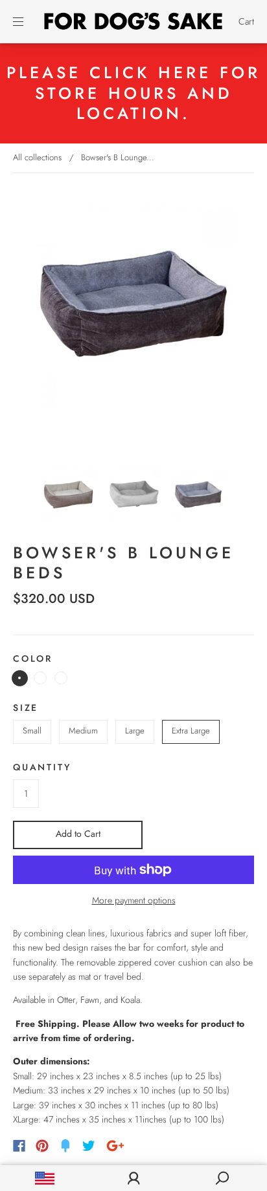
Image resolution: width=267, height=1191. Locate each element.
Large (135, 730)
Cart (246, 21)
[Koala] (60, 677)
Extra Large (191, 730)
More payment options (134, 900)
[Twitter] (88, 1145)
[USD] (44, 1178)
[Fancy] (65, 1145)
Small (32, 730)
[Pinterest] (42, 1145)
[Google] (115, 1145)
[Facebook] (19, 1145)
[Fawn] (40, 677)
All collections (37, 157)
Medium (83, 730)
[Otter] (20, 678)
